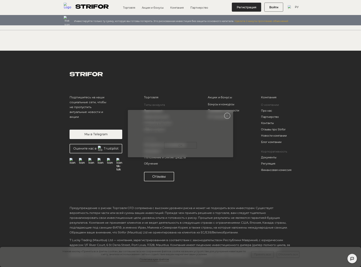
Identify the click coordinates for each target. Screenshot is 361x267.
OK (180, 145)
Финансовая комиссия (276, 170)
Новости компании (274, 135)
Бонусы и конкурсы (221, 104)
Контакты (267, 123)
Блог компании (271, 142)
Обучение (151, 163)
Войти (273, 7)
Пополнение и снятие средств (165, 157)
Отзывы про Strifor (273, 129)
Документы (268, 157)
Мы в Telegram (96, 134)
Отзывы (159, 176)
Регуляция (268, 163)
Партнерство (199, 7)
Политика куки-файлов (154, 259)
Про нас (266, 110)
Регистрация (246, 7)
